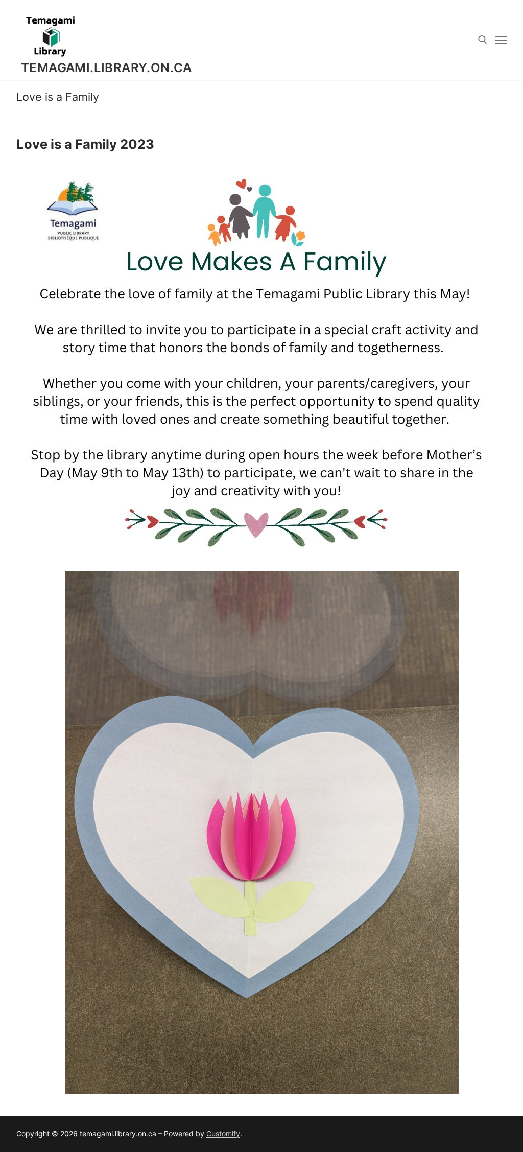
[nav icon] (501, 40)
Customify (223, 1133)
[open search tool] (482, 39)
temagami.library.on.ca (106, 67)
